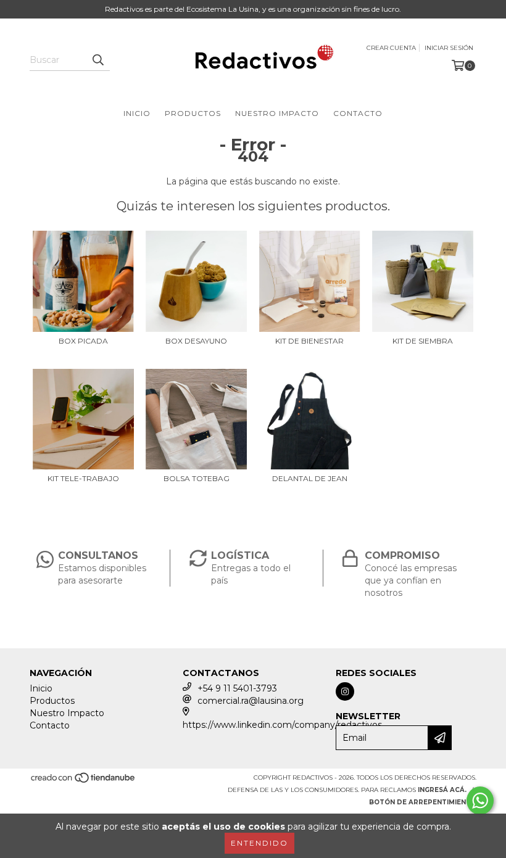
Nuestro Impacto (277, 113)
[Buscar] (97, 60)
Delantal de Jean (309, 478)
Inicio (137, 113)
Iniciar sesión (449, 48)
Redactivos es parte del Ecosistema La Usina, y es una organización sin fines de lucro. (253, 9)
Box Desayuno (196, 340)
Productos (193, 113)
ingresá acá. (442, 790)
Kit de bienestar (309, 340)
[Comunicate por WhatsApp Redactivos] (480, 800)
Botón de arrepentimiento (422, 802)
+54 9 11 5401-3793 (237, 688)
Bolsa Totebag (197, 478)
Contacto (358, 113)
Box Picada (83, 340)
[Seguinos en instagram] (345, 691)
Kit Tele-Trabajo (83, 478)
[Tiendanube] (84, 782)
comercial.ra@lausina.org (250, 700)
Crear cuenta (391, 48)
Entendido (259, 843)
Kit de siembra (422, 340)
